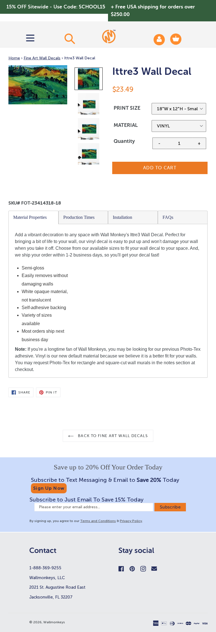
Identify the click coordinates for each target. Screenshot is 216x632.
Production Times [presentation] (78, 217)
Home (14, 58)
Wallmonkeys (54, 622)
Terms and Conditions (98, 521)
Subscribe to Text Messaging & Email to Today (105, 479)
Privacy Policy (131, 521)
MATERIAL (126, 125)
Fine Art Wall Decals (42, 58)
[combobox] (69, 38)
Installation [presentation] (122, 217)
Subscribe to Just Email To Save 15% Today (86, 499)
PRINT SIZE (127, 108)
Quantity (124, 141)
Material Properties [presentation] (30, 217)
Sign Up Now (48, 488)
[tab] (33, 217)
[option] (89, 80)
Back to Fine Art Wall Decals (112, 436)
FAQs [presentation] (168, 217)
